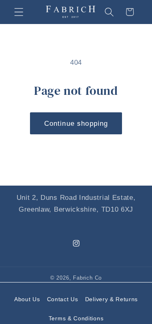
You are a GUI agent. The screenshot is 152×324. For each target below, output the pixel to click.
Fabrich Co (87, 278)
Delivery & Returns (111, 299)
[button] (19, 12)
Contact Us (62, 299)
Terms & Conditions (76, 318)
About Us (27, 299)
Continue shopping (76, 123)
